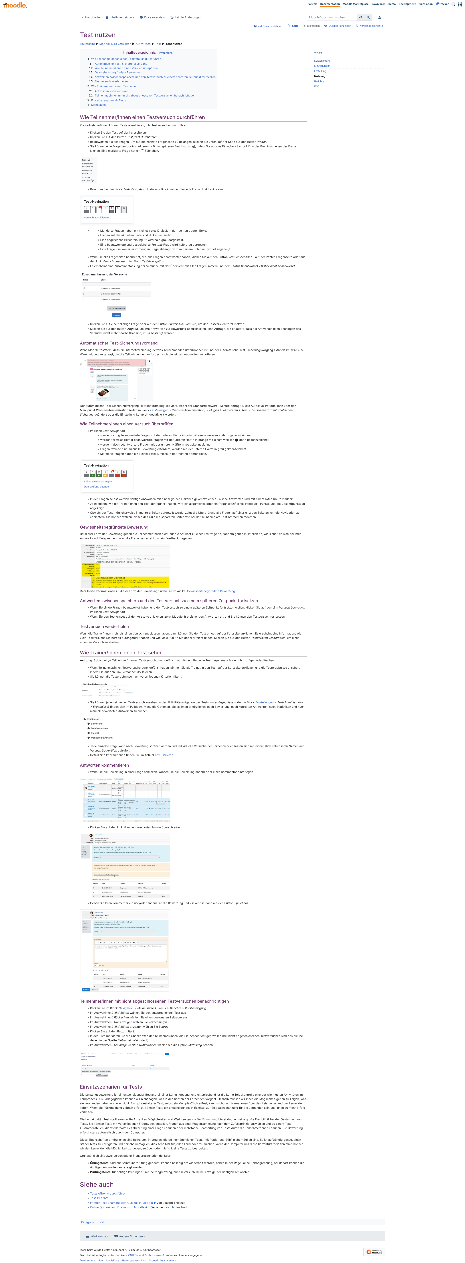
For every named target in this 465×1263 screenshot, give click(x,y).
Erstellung (320, 70)
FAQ (316, 86)
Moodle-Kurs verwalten (115, 44)
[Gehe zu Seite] (361, 17)
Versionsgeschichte (371, 25)
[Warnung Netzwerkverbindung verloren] (116, 380)
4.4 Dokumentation (268, 26)
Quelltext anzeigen (340, 25)
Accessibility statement (162, 1260)
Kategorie (87, 1222)
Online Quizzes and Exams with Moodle (117, 1207)
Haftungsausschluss (134, 1260)
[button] (460, 4)
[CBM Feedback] (125, 566)
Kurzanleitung (322, 60)
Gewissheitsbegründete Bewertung (211, 591)
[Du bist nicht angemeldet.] (380, 17)
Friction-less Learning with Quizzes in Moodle (121, 1202)
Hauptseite (92, 17)
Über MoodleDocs (108, 1260)
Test (158, 44)
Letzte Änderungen (188, 17)
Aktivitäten (143, 44)
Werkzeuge (98, 1236)
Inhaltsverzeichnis (122, 17)
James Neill (179, 1207)
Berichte (319, 81)
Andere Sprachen (131, 1236)
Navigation (126, 1008)
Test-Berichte (164, 755)
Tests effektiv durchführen (108, 1193)
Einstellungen (322, 65)
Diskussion (313, 25)
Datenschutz (87, 1260)
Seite (295, 25)
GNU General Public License (144, 1255)
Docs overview (154, 17)
